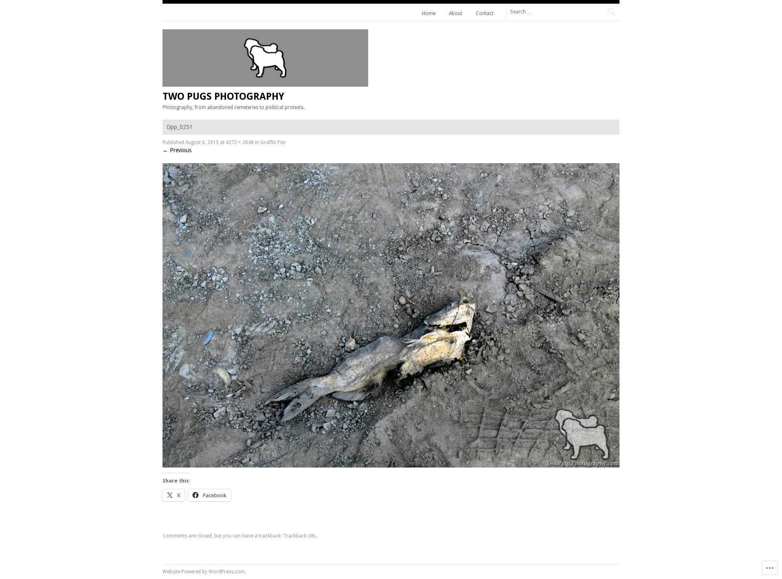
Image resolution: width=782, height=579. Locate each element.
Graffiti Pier (273, 142)
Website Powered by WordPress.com (204, 572)
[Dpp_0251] (391, 465)
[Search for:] (562, 11)
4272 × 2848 (240, 142)
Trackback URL (299, 536)
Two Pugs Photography (223, 96)
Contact (485, 13)
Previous (177, 150)
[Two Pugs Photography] (265, 84)
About (455, 13)
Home (428, 13)
